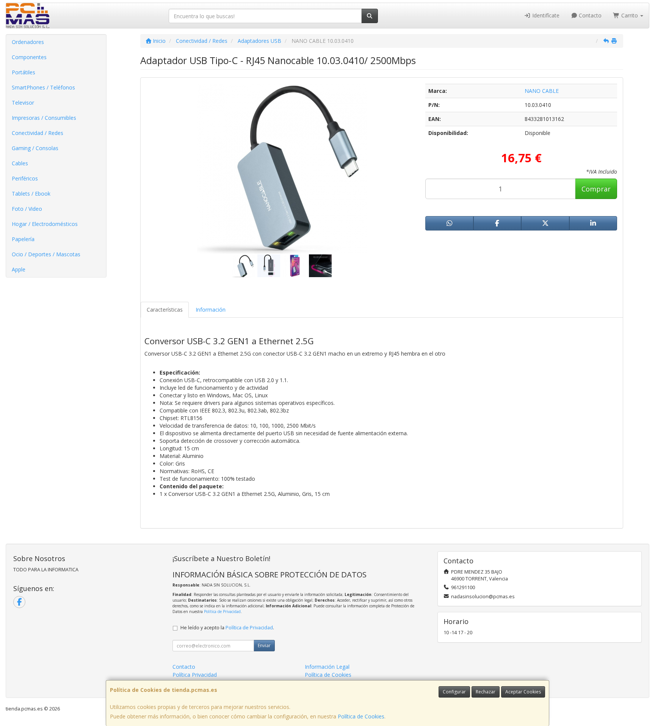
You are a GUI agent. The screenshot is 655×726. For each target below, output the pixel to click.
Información (211, 309)
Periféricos (25, 178)
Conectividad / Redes (37, 132)
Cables (20, 163)
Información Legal (327, 666)
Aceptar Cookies (523, 691)
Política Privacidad (194, 674)
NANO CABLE (542, 90)
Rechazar (485, 691)
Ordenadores (28, 41)
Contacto (589, 15)
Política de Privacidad (222, 611)
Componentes (29, 57)
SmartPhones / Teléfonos (43, 87)
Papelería (23, 239)
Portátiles (23, 72)
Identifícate (545, 15)
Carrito (629, 15)
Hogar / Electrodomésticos (45, 223)
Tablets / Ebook (31, 193)
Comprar (596, 188)
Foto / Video (27, 208)
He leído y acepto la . (227, 627)
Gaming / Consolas (35, 148)
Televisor (23, 102)
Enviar (264, 645)
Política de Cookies (361, 716)
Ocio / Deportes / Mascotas (46, 254)
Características (165, 309)
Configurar (454, 691)
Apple (18, 269)
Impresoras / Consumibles (44, 117)
